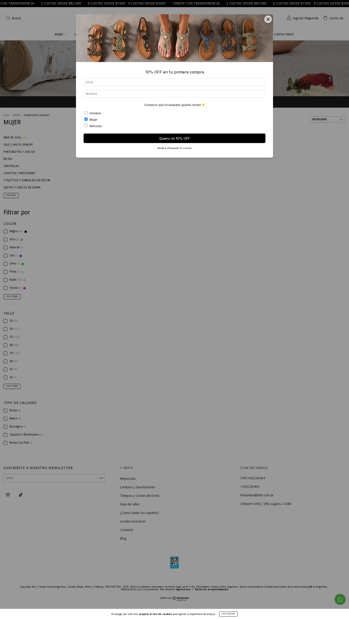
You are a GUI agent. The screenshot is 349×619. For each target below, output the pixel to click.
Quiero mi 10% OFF (174, 138)
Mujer (93, 119)
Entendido (228, 614)
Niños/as (96, 126)
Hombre (95, 113)
